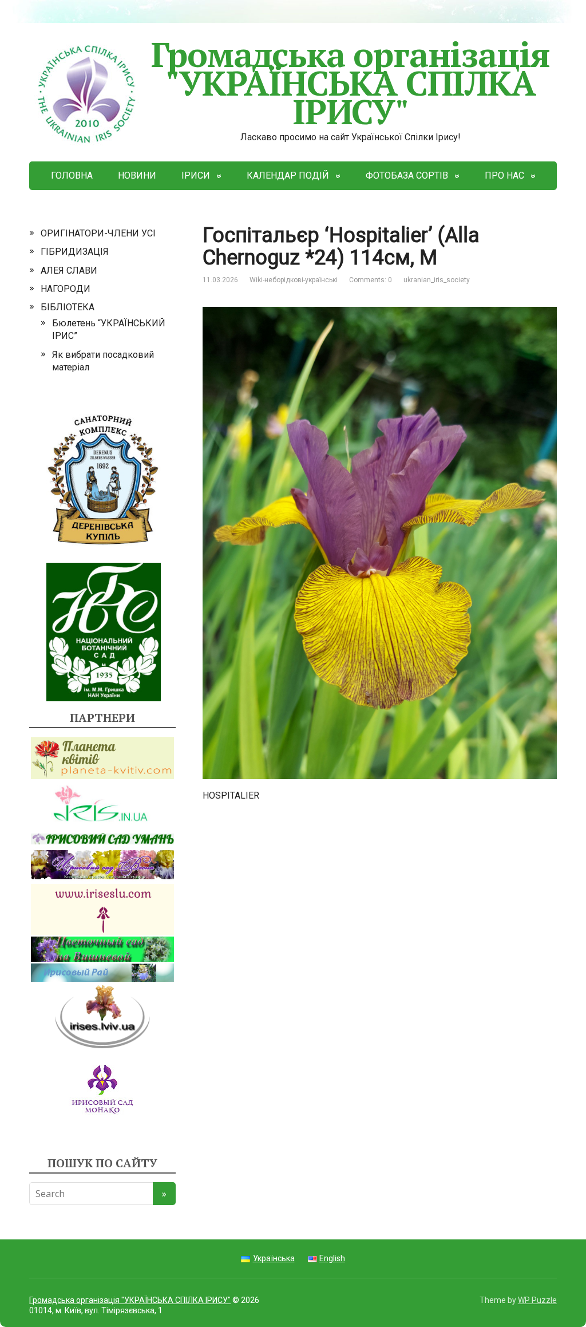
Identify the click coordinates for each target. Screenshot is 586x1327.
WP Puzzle (537, 1300)
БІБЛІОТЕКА (67, 307)
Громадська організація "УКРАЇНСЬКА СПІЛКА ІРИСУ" (351, 82)
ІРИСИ (195, 175)
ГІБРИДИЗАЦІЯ (75, 251)
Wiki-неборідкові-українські (294, 280)
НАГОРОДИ (65, 288)
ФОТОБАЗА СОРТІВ (407, 175)
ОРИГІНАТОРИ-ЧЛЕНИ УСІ (98, 233)
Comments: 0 (370, 280)
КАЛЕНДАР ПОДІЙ (288, 175)
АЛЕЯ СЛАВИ (69, 270)
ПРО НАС (504, 175)
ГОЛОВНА (72, 175)
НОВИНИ (137, 175)
